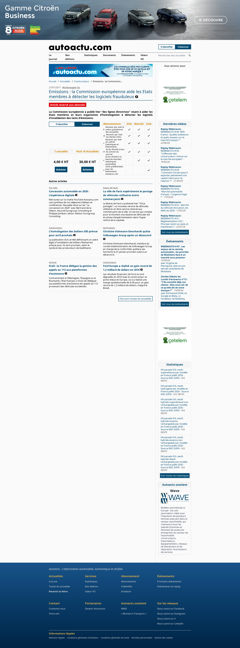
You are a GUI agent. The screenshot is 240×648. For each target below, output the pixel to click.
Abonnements (128, 581)
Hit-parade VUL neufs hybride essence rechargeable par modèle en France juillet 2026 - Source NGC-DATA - (174, 425)
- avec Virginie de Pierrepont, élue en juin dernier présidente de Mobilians (175, 259)
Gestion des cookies (163, 637)
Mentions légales (57, 637)
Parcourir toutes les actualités (135, 298)
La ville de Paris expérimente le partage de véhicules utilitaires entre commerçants (127, 195)
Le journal (53, 57)
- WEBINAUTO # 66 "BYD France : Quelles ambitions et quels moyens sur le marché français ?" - (174, 136)
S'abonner (183, 46)
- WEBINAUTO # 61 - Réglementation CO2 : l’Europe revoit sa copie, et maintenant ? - (174, 221)
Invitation (126, 591)
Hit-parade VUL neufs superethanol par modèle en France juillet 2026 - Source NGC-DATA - (174, 375)
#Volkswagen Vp (71, 87)
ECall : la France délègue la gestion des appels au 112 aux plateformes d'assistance (73, 269)
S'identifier (167, 46)
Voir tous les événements (175, 232)
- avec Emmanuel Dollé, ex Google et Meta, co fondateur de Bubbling (174, 287)
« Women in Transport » (133, 613)
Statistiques (91, 55)
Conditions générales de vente (115, 637)
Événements (128, 55)
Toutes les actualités (59, 586)
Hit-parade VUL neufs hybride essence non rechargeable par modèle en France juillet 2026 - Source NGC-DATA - (174, 444)
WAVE (124, 608)
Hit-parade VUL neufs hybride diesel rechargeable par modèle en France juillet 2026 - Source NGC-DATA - (174, 463)
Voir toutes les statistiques (175, 475)
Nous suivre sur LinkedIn (170, 623)
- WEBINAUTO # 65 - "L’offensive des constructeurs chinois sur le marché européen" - (174, 155)
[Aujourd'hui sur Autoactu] (101, 47)
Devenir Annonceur (95, 608)
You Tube (53, 187)
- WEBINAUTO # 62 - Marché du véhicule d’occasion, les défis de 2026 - (175, 206)
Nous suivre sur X (166, 618)
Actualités (65, 81)
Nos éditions (69, 57)
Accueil (52, 81)
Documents (109, 55)
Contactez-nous (57, 608)
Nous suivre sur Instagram (171, 613)
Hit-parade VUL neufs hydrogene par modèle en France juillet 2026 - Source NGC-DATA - (175, 390)
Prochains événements (169, 581)
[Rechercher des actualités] (189, 55)
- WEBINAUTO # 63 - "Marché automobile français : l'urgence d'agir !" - (174, 191)
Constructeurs (81, 81)
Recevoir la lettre (58, 591)
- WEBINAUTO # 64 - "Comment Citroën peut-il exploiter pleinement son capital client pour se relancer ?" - (174, 173)
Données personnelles (141, 637)
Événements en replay (168, 586)
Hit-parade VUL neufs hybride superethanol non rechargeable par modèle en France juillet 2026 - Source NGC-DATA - (174, 406)
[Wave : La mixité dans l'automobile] (175, 498)
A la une (53, 581)
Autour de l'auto (110, 187)
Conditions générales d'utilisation (82, 637)
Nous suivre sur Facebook (170, 608)
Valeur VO (144, 57)
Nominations (109, 227)
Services (53, 262)
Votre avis (54, 613)
